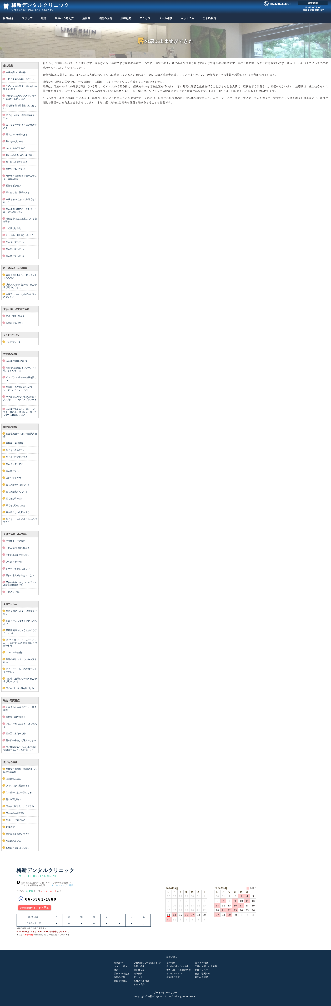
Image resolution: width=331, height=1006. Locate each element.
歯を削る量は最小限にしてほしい (20, 107)
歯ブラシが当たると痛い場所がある (20, 126)
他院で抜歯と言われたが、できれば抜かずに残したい (20, 97)
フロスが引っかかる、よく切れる (20, 725)
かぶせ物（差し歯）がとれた (20, 235)
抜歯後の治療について (16, 361)
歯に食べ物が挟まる (15, 717)
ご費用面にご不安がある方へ (148, 962)
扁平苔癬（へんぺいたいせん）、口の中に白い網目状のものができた (20, 643)
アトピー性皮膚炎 (14, 652)
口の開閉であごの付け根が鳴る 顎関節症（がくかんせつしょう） (19, 748)
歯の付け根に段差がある (18, 192)
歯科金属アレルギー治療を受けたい (20, 612)
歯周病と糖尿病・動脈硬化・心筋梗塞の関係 (20, 770)
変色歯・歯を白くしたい (18, 848)
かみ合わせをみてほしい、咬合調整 (20, 708)
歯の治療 (171, 962)
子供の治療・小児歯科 (206, 966)
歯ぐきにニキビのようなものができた (20, 520)
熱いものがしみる (14, 141)
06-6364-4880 (41, 899)
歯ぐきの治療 (201, 962)
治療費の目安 (120, 981)
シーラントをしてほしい (18, 568)
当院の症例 (139, 966)
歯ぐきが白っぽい (14, 498)
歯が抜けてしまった (15, 256)
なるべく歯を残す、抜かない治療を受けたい (20, 87)
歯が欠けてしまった (15, 242)
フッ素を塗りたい (14, 562)
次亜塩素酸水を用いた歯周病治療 (20, 435)
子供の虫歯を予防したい (18, 555)
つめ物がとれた (13, 228)
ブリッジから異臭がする (18, 785)
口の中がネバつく (14, 478)
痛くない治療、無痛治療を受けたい (20, 116)
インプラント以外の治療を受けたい (20, 378)
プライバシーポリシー (165, 992)
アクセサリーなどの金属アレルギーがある (20, 670)
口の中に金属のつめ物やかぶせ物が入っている (20, 680)
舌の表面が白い (13, 799)
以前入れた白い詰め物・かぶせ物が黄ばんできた (20, 286)
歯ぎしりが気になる (15, 820)
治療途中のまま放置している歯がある (20, 220)
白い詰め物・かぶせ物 (178, 966)
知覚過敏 (10, 827)
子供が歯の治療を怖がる (18, 548)
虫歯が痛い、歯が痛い (16, 72)
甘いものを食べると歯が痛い (20, 155)
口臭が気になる (13, 779)
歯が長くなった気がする (18, 512)
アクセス (138, 977)
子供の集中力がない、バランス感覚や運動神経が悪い (20, 583)
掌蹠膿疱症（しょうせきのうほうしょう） (20, 631)
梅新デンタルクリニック (40, 6)
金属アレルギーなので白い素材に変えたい (20, 295)
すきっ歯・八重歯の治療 (179, 970)
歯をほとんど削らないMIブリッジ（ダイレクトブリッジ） (20, 388)
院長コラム (139, 970)
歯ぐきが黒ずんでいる (16, 491)
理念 (116, 970)
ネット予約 (139, 984)
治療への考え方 (122, 973)
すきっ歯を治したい (15, 316)
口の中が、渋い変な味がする (20, 688)
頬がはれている (13, 841)
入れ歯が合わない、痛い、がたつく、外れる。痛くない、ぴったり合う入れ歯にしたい (20, 412)
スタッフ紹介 (120, 966)
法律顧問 (138, 973)
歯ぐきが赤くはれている (18, 485)
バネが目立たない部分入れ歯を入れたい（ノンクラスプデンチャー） (20, 400)
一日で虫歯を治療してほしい (20, 79)
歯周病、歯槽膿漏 (14, 443)
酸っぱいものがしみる (16, 162)
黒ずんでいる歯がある (16, 134)
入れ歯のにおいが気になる (19, 792)
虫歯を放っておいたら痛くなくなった (20, 200)
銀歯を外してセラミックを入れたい (20, 622)
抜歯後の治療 (173, 977)
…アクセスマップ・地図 (62, 885)
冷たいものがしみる (15, 148)
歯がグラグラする (14, 464)
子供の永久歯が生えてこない (20, 575)
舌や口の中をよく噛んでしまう (21, 740)
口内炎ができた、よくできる (20, 806)
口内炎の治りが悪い (15, 813)
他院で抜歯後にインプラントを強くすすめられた (20, 369)
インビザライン (13, 342)
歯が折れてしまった (15, 249)
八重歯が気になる (14, 323)
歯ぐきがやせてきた (15, 505)
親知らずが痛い (13, 185)
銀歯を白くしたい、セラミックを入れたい (20, 276)
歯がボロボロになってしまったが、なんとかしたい (20, 210)
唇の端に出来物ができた (18, 834)
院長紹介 (118, 962)
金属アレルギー (202, 970)
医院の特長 (119, 977)
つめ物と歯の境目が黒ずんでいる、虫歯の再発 (20, 177)
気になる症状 (201, 977)
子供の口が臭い (13, 592)
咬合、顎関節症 (202, 973)
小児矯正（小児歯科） (16, 541)
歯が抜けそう (12, 471)
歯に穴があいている (15, 169)
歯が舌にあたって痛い (16, 733)
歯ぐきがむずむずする (16, 457)
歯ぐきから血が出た (15, 450)
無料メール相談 (141, 981)
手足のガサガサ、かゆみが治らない (20, 660)
